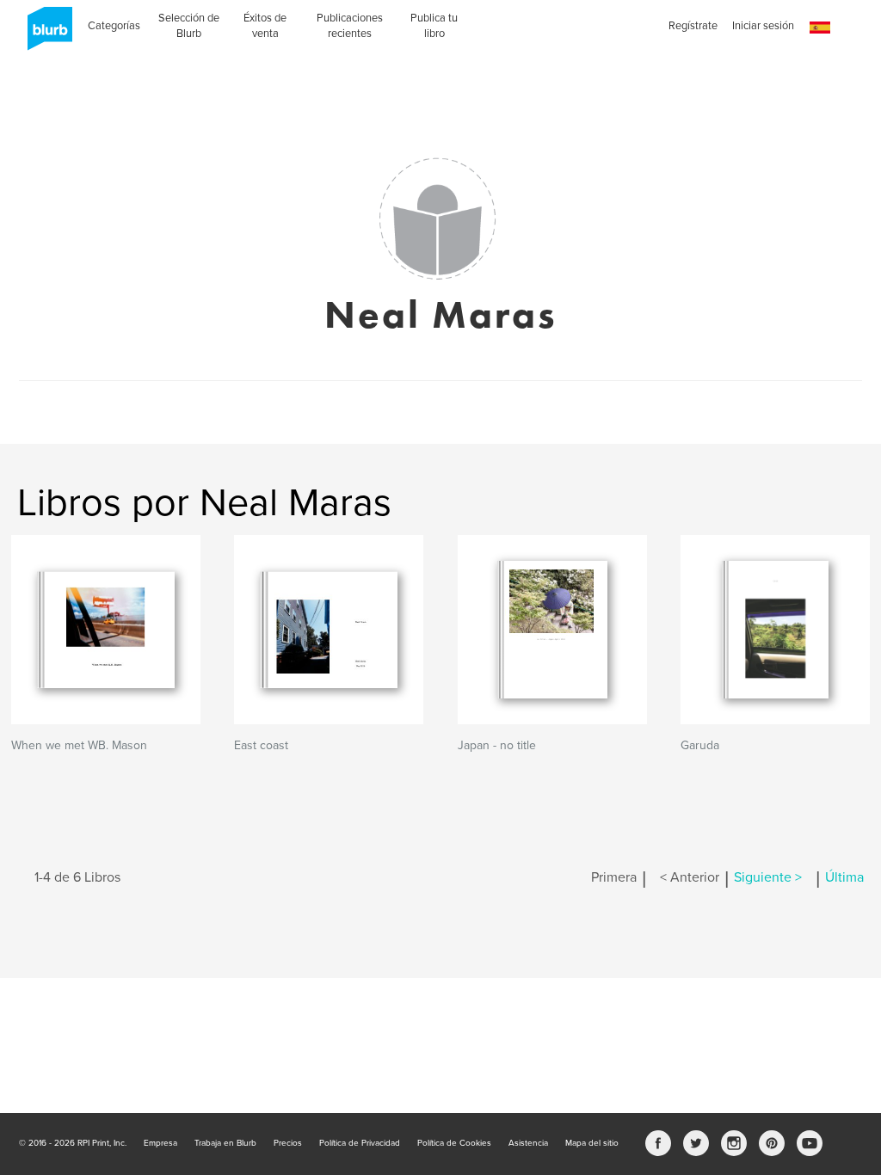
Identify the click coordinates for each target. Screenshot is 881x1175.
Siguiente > (768, 877)
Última (844, 877)
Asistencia (528, 1143)
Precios (288, 1143)
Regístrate (693, 26)
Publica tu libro (434, 25)
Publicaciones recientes (350, 25)
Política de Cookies (454, 1143)
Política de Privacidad (359, 1143)
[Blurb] (44, 34)
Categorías (114, 26)
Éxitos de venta (264, 25)
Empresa (160, 1143)
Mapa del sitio (592, 1143)
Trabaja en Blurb (225, 1143)
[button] (820, 28)
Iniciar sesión (763, 26)
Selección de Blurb (188, 25)
